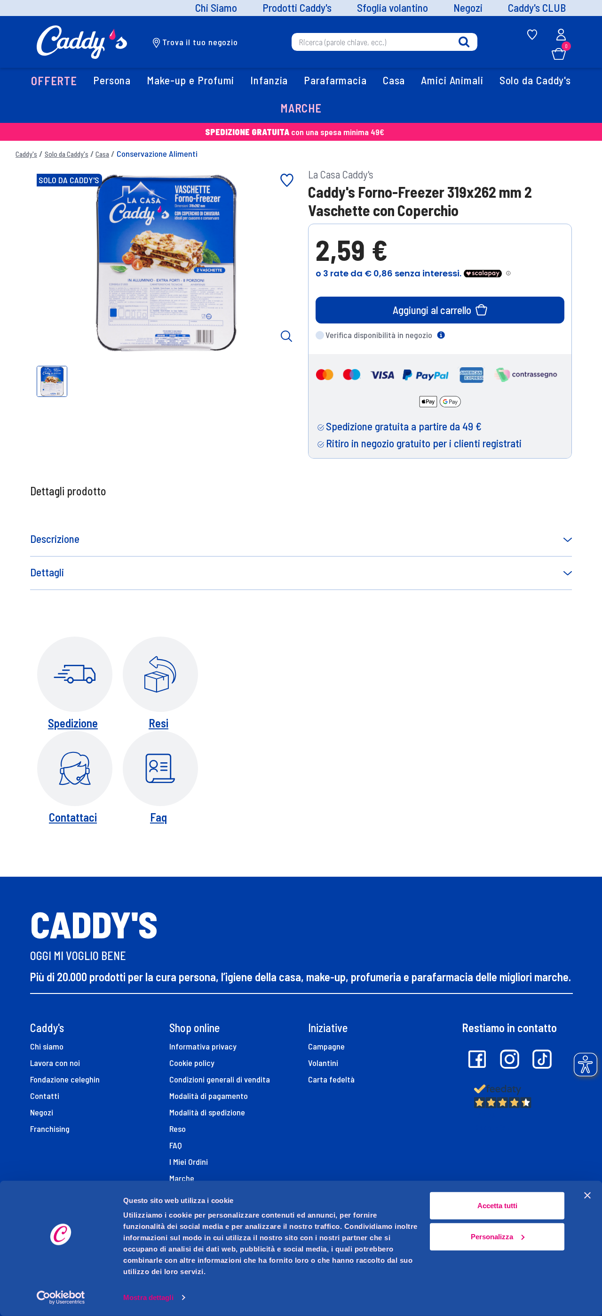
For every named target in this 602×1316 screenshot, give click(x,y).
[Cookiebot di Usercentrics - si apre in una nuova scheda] (61, 1298)
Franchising (50, 1128)
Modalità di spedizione (207, 1112)
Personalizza (492, 1236)
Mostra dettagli (148, 1297)
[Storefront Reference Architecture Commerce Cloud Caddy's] (82, 41)
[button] (54, 82)
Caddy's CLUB (537, 8)
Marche (181, 1178)
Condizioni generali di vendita (219, 1079)
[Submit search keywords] (464, 42)
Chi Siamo (216, 8)
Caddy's (26, 154)
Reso (177, 1128)
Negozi (468, 8)
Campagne (326, 1046)
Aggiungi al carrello (432, 309)
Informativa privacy (203, 1046)
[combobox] (384, 41)
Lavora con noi (55, 1063)
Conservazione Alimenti (157, 153)
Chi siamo (46, 1046)
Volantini (323, 1063)
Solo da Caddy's (66, 154)
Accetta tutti (497, 1206)
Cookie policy (191, 1063)
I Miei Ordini (188, 1161)
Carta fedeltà (331, 1079)
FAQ (175, 1145)
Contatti (44, 1095)
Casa (102, 154)
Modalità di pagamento (208, 1095)
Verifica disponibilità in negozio (378, 335)
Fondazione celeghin (65, 1079)
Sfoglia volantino (392, 8)
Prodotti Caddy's (297, 8)
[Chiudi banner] (587, 1195)
